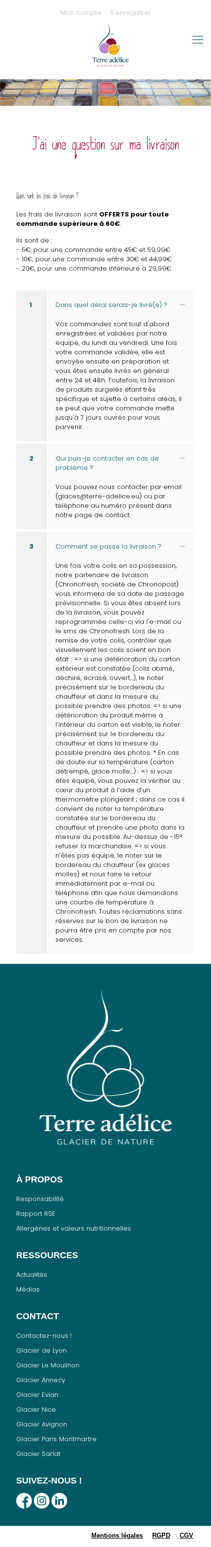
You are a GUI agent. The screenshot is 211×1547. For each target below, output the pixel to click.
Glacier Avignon (41, 1424)
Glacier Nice (36, 1409)
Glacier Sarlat (38, 1453)
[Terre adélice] (110, 49)
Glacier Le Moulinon (47, 1365)
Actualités (31, 1274)
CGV (186, 1535)
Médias (28, 1289)
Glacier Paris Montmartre (56, 1439)
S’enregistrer (130, 12)
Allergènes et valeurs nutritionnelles (73, 1228)
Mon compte (81, 12)
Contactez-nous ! (44, 1335)
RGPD (161, 1535)
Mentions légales (117, 1535)
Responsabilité (40, 1199)
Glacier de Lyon (41, 1350)
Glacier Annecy (40, 1380)
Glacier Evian (37, 1394)
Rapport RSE (35, 1213)
